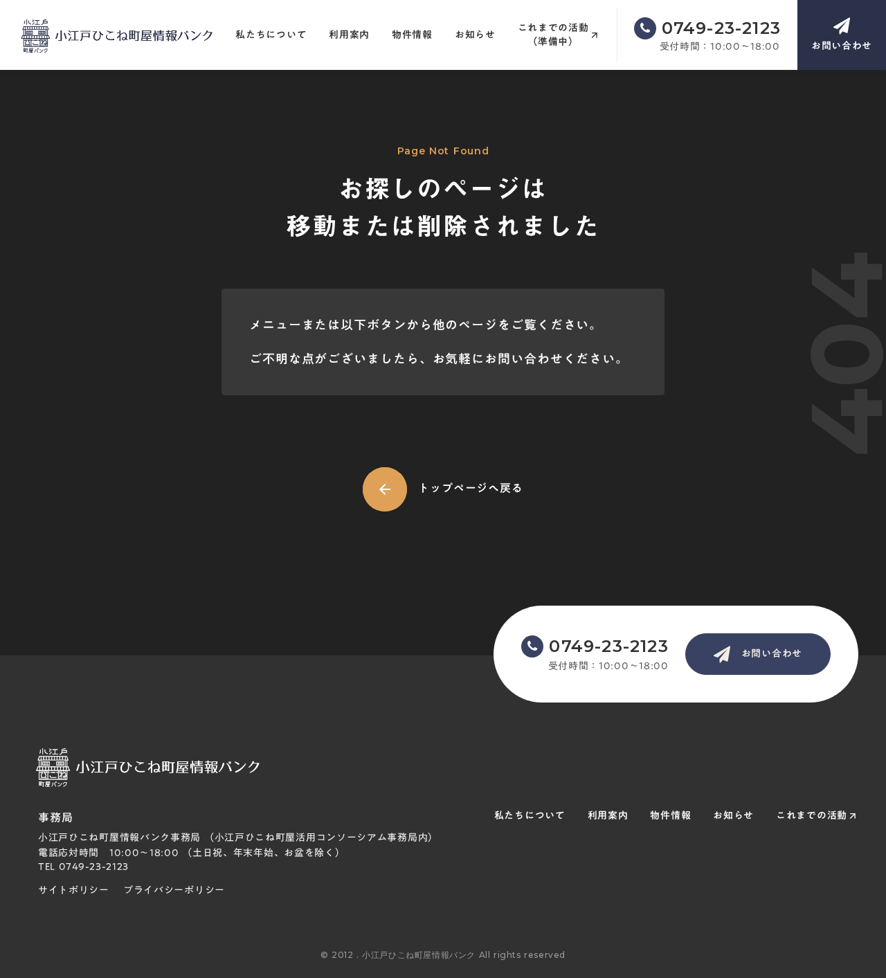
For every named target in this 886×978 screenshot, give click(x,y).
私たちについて (271, 35)
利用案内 (349, 35)
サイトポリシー (73, 891)
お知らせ (475, 35)
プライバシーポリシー (174, 891)
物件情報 (412, 35)
